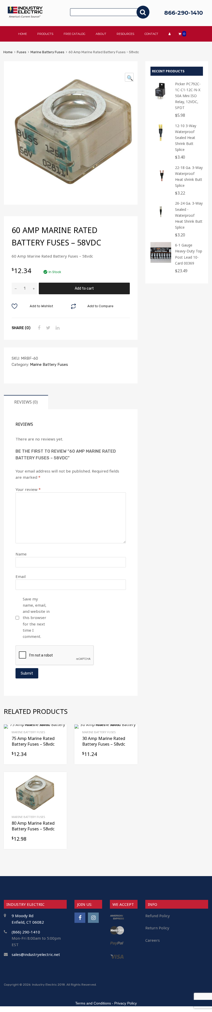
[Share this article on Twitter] (47, 328)
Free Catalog (74, 34)
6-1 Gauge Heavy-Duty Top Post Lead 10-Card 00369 (188, 254)
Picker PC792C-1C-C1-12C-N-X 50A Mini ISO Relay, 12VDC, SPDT (188, 95)
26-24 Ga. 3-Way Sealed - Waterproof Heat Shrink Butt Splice (189, 215)
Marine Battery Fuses (47, 52)
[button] (129, 77)
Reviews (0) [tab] (26, 402)
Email (21, 576)
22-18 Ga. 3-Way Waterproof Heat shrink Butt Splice (189, 176)
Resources (125, 34)
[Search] (143, 12)
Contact (151, 34)
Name (21, 554)
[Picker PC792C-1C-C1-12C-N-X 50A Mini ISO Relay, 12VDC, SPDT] (160, 100)
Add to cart (84, 288)
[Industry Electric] (25, 16)
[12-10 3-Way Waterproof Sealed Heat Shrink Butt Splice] (160, 142)
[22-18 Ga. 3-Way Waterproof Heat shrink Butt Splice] (160, 183)
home (22, 34)
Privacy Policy (125, 1003)
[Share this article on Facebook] (38, 328)
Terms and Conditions (93, 1003)
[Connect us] (79, 917)
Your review (28, 489)
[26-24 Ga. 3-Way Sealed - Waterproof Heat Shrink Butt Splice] (160, 219)
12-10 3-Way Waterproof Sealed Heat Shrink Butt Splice (185, 137)
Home (8, 52)
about (101, 34)
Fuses (21, 52)
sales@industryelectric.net (36, 954)
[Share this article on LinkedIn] (57, 328)
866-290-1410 (183, 12)
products (45, 34)
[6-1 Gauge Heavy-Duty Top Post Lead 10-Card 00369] (160, 261)
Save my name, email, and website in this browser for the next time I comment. (36, 617)
